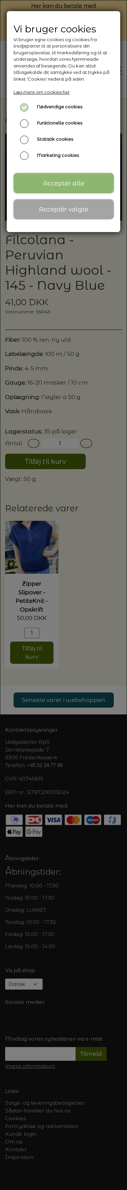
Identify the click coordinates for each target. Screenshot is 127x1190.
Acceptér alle (63, 183)
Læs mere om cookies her (42, 92)
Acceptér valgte (63, 209)
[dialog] (63, 595)
